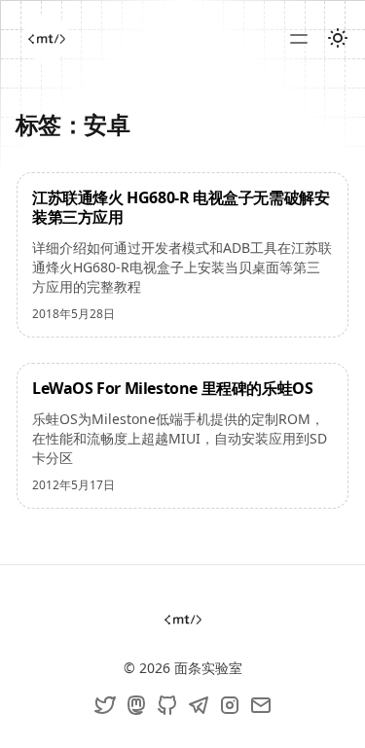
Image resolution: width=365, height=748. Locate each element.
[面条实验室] (46, 39)
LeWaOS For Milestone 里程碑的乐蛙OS (172, 388)
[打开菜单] (298, 39)
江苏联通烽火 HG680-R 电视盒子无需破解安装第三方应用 (180, 207)
